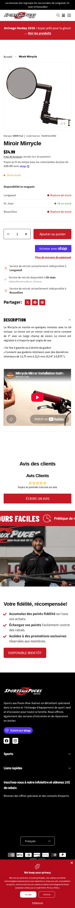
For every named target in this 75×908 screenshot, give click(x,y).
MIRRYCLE (18, 135)
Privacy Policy (53, 887)
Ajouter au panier (53, 234)
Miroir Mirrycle (28, 57)
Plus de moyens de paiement (53, 257)
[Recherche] (58, 15)
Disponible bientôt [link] (25, 652)
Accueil (8, 56)
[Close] (72, 863)
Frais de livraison (13, 156)
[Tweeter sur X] (28, 302)
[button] (63, 15)
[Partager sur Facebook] (35, 302)
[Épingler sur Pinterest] (42, 302)
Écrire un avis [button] (37, 498)
